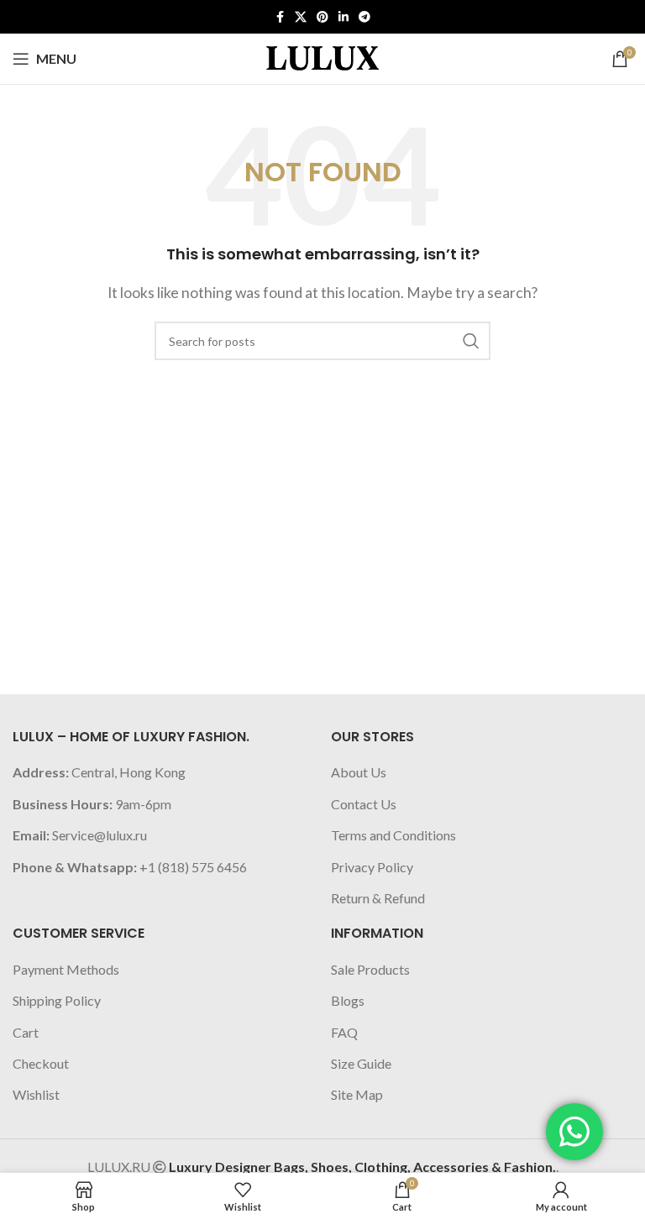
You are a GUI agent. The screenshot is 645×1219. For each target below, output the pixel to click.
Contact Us (363, 804)
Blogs (347, 1000)
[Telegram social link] (364, 17)
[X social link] (301, 17)
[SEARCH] (471, 341)
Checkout (41, 1063)
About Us (358, 772)
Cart (26, 1032)
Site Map (357, 1094)
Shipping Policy (57, 1000)
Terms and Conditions (393, 835)
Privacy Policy (372, 867)
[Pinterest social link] (322, 17)
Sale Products (370, 969)
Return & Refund (378, 898)
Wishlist (36, 1094)
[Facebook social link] (280, 17)
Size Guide (361, 1063)
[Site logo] (322, 57)
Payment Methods (66, 969)
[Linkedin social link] (343, 17)
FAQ (344, 1032)
